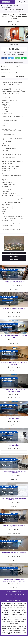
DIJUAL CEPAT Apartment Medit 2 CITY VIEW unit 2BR (14, 336)
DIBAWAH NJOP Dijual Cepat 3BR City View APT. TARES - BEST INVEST (14, 553)
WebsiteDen (18, 600)
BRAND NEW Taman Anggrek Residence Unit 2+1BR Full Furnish (14, 309)
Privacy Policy (14, 597)
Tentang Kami (8, 594)
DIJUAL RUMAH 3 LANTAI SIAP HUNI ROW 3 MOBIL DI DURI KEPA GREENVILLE (14, 282)
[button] (27, 35)
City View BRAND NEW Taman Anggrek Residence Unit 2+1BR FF (14, 363)
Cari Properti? (20, 2)
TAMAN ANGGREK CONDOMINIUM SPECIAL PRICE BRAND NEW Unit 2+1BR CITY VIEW (14, 580)
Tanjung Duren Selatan (17, 54)
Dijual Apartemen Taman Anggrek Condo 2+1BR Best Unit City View (14, 444)
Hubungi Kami (18, 594)
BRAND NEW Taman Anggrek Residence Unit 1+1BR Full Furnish (14, 526)
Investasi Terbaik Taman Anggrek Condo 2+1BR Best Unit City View (14, 417)
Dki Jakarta (8, 52)
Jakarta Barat (16, 52)
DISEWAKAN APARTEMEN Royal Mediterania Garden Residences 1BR (14, 390)
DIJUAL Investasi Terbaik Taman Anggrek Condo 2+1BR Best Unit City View (14, 499)
